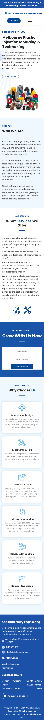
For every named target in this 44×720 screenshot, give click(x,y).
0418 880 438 (12, 647)
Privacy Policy (28, 714)
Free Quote (10, 76)
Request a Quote (16, 696)
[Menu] (30, 20)
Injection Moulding (10, 664)
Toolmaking (7, 668)
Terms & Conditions (11, 714)
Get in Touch (22, 366)
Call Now (14, 20)
